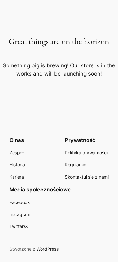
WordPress (48, 249)
